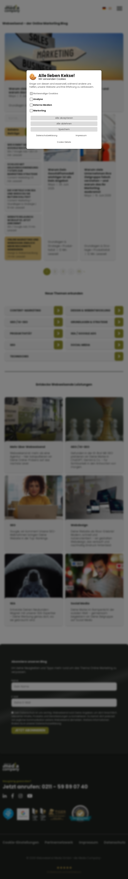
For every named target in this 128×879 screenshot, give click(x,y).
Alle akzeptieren (64, 118)
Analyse (38, 99)
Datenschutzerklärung (46, 135)
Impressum (81, 135)
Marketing (39, 110)
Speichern (64, 129)
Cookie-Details (64, 142)
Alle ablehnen (64, 123)
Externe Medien (42, 105)
